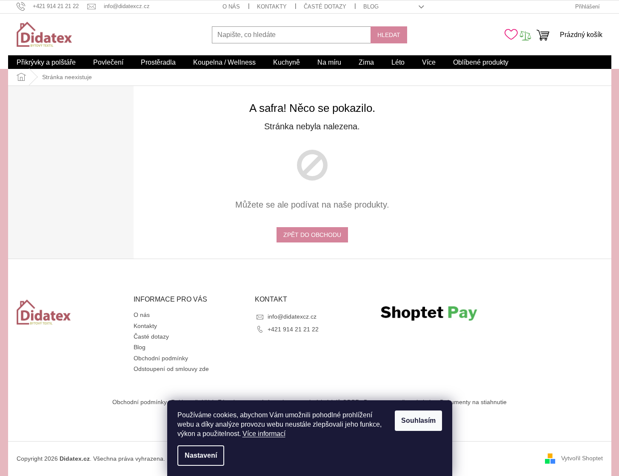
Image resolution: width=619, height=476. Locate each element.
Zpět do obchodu (312, 234)
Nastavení (201, 455)
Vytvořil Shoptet (582, 458)
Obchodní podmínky (161, 358)
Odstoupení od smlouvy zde (171, 368)
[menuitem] (46, 62)
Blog (371, 6)
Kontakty (272, 6)
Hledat (388, 34)
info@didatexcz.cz (292, 316)
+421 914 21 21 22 (293, 329)
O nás (231, 6)
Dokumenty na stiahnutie (473, 402)
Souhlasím (418, 420)
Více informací (263, 433)
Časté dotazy (325, 6)
